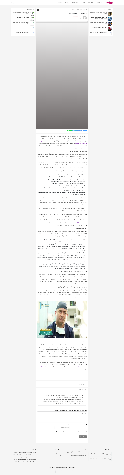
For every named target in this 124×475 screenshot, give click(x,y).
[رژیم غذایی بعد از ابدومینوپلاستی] (62, 74)
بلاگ (60, 455)
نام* (86, 424)
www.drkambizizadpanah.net (81, 366)
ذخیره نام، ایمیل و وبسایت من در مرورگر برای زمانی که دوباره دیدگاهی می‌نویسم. (67, 431)
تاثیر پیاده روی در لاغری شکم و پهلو (78, 455)
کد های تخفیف (58, 452)
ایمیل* (68, 424)
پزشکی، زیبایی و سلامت (81, 9)
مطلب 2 (72, 9)
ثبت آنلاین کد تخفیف (56, 453)
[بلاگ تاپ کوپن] (109, 2)
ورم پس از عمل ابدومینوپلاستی (78, 222)
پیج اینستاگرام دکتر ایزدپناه (46, 366)
